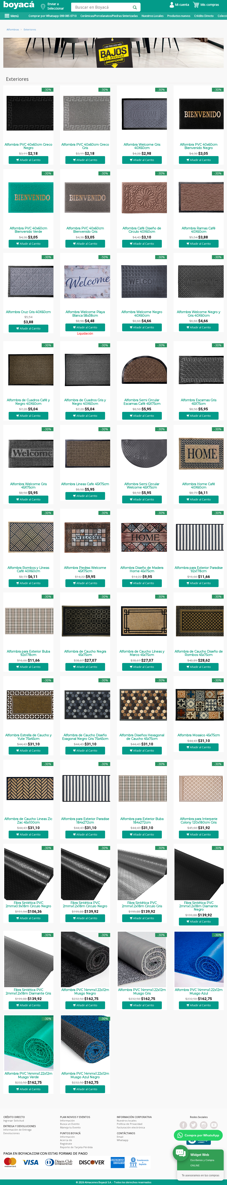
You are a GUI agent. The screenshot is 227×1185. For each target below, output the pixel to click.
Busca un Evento (70, 1123)
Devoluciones (11, 1133)
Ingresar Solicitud (13, 1120)
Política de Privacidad (129, 1123)
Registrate (66, 1143)
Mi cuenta (181, 4)
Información (67, 1120)
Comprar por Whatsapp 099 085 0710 (52, 16)
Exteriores (30, 29)
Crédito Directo (204, 16)
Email (120, 1136)
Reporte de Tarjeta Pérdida (76, 1147)
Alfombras (13, 29)
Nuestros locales (126, 1120)
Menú (14, 16)
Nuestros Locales (152, 16)
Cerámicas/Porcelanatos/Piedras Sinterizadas (109, 16)
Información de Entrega (17, 1129)
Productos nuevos (178, 16)
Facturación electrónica (131, 1127)
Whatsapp (122, 1140)
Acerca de (66, 1140)
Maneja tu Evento (70, 1127)
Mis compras (209, 4)
